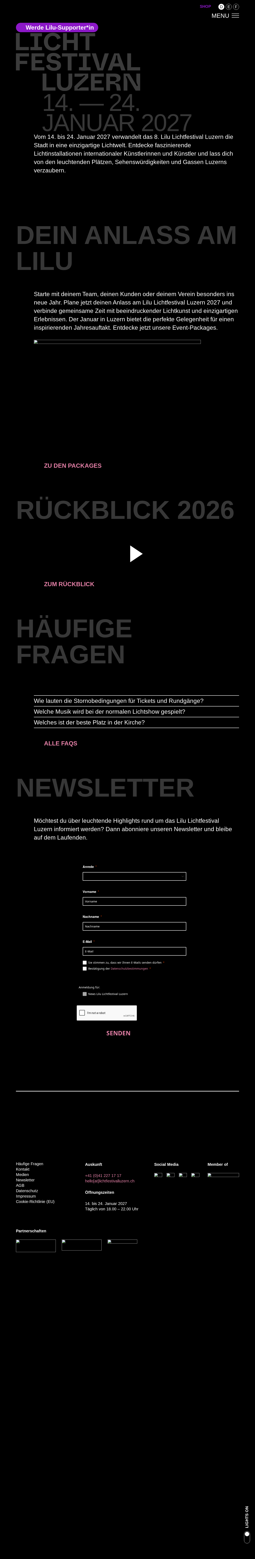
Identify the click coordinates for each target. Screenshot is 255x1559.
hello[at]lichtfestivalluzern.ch (109, 1181)
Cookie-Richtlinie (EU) (35, 1201)
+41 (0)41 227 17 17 (103, 1175)
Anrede (88, 867)
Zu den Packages (73, 465)
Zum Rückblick (69, 584)
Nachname (91, 916)
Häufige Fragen (29, 1164)
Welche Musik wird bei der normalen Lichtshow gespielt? (109, 711)
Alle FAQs (60, 743)
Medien (22, 1174)
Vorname (89, 891)
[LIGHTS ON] (247, 1538)
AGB (20, 1185)
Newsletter (25, 1180)
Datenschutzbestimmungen (129, 968)
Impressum (26, 1196)
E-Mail (87, 941)
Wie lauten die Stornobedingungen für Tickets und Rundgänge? (119, 700)
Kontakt (22, 1169)
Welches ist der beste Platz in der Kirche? (89, 722)
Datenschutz (27, 1191)
